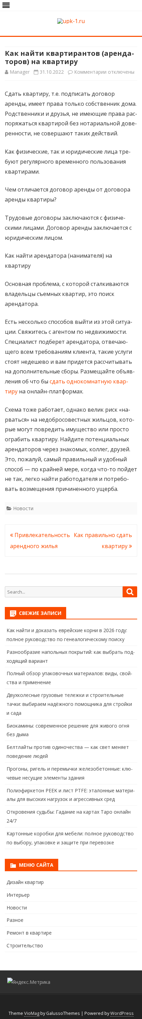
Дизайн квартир (25, 882)
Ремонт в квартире (29, 932)
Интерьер (18, 895)
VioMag (31, 1013)
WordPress (122, 1013)
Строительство (25, 945)
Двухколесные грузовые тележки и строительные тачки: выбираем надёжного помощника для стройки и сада (69, 704)
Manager (20, 72)
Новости (23, 508)
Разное (15, 920)
